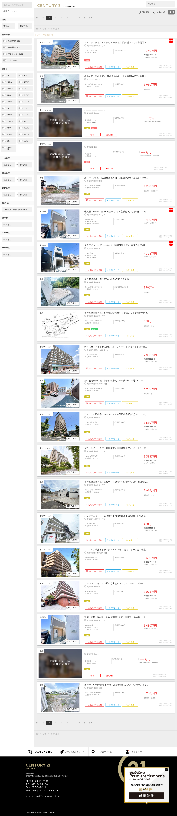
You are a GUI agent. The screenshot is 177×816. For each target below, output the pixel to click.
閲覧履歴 (145, 12)
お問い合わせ (114, 67)
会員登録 (109, 135)
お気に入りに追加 (95, 67)
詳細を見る (130, 67)
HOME (171, 12)
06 (79, 18)
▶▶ (91, 18)
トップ (37, 35)
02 (55, 18)
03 (61, 18)
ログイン (92, 135)
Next (80, 55)
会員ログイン (137, 752)
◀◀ (37, 18)
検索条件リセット (9, 11)
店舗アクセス (106, 752)
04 (67, 18)
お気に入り (161, 12)
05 (73, 18)
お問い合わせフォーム (74, 752)
